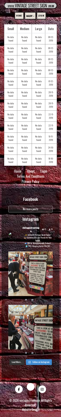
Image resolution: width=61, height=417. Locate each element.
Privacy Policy (30, 181)
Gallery (29, 16)
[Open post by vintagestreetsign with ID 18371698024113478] (30, 327)
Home (19, 15)
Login (41, 15)
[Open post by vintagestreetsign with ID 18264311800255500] (30, 273)
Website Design (30, 409)
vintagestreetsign (30, 254)
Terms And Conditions (30, 176)
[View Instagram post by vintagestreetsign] (49, 292)
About (31, 171)
